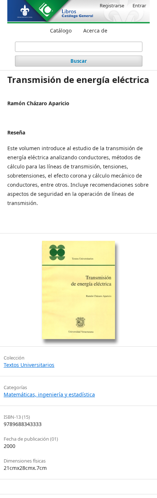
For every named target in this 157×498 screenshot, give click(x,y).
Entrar (139, 5)
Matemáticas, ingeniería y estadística (49, 394)
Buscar (78, 61)
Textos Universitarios (29, 364)
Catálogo (61, 30)
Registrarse (112, 5)
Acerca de (95, 30)
